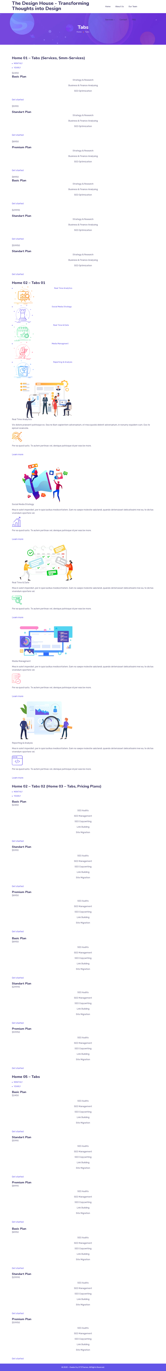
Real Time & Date (61, 325)
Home (79, 32)
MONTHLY (18, 63)
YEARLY (17, 67)
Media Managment (60, 343)
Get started (18, 99)
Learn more (17, 454)
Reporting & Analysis (62, 362)
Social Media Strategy (62, 306)
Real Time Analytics (63, 288)
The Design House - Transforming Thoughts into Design (50, 6)
